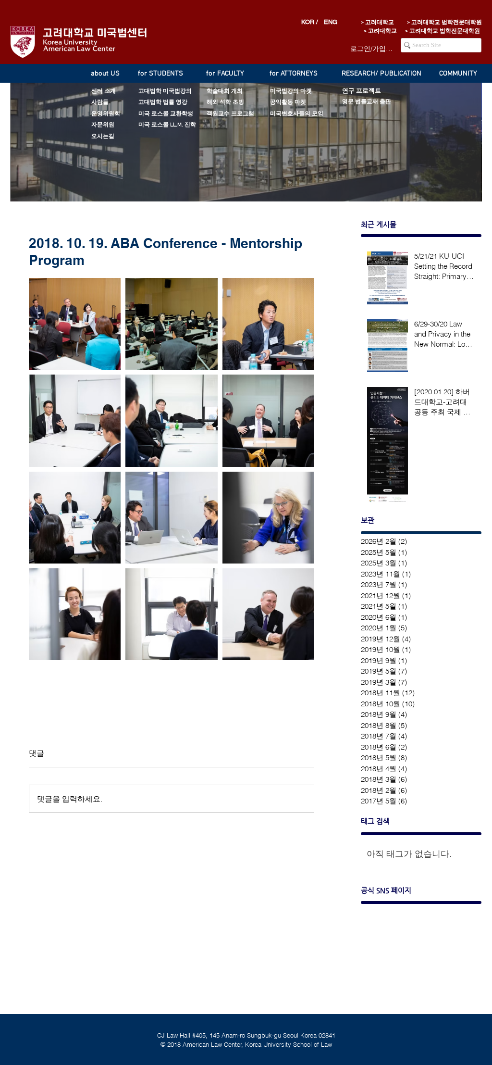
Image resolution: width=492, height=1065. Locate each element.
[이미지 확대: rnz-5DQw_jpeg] (171, 420)
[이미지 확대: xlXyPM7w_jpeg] (268, 518)
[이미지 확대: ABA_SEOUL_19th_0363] (75, 324)
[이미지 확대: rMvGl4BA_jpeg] (75, 614)
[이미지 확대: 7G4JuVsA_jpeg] (171, 518)
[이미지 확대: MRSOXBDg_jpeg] (75, 518)
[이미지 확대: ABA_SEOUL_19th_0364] (171, 324)
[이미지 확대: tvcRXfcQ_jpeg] (268, 324)
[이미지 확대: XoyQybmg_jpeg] (268, 614)
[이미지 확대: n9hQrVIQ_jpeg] (171, 614)
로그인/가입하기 (372, 48)
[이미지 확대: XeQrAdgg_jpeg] (268, 420)
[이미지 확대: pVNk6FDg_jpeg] (75, 420)
